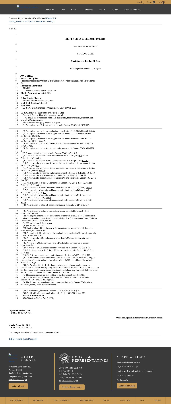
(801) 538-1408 (25, 376)
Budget (115, 9)
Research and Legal (132, 9)
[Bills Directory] (47, 21)
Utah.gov (157, 400)
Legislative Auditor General (128, 362)
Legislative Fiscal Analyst (127, 366)
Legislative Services (125, 375)
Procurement (38, 400)
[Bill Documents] (22, 21)
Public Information (127, 386)
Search (139, 2)
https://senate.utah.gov (18, 379)
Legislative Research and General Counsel (135, 371)
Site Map (106, 400)
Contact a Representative (71, 387)
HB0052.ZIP (50, 18)
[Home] (28, 9)
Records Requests (16, 400)
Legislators (49, 9)
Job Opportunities (86, 400)
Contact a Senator (18, 386)
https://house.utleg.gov (68, 381)
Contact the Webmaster (61, 400)
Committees (88, 9)
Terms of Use (125, 400)
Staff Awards (122, 380)
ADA (142, 400)
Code (73, 9)
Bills (63, 9)
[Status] (12, 21)
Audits (102, 9)
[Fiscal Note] (35, 21)
